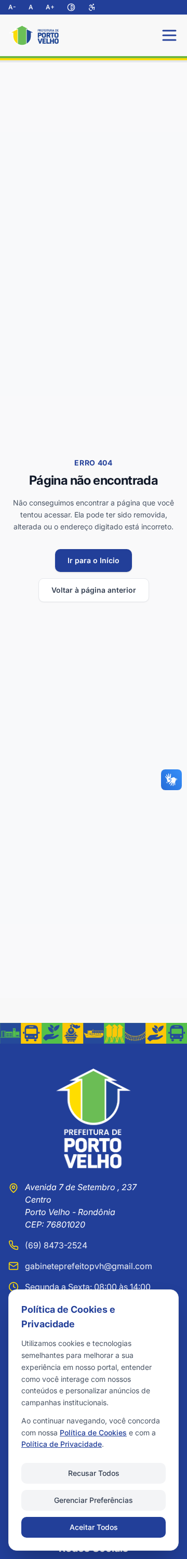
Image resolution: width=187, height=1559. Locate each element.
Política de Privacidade (61, 1444)
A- (12, 7)
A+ (50, 7)
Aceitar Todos (94, 1527)
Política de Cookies (93, 1432)
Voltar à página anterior (93, 589)
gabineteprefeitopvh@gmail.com (88, 1266)
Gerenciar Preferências (93, 1500)
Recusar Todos (93, 1473)
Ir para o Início (93, 560)
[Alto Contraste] (71, 7)
